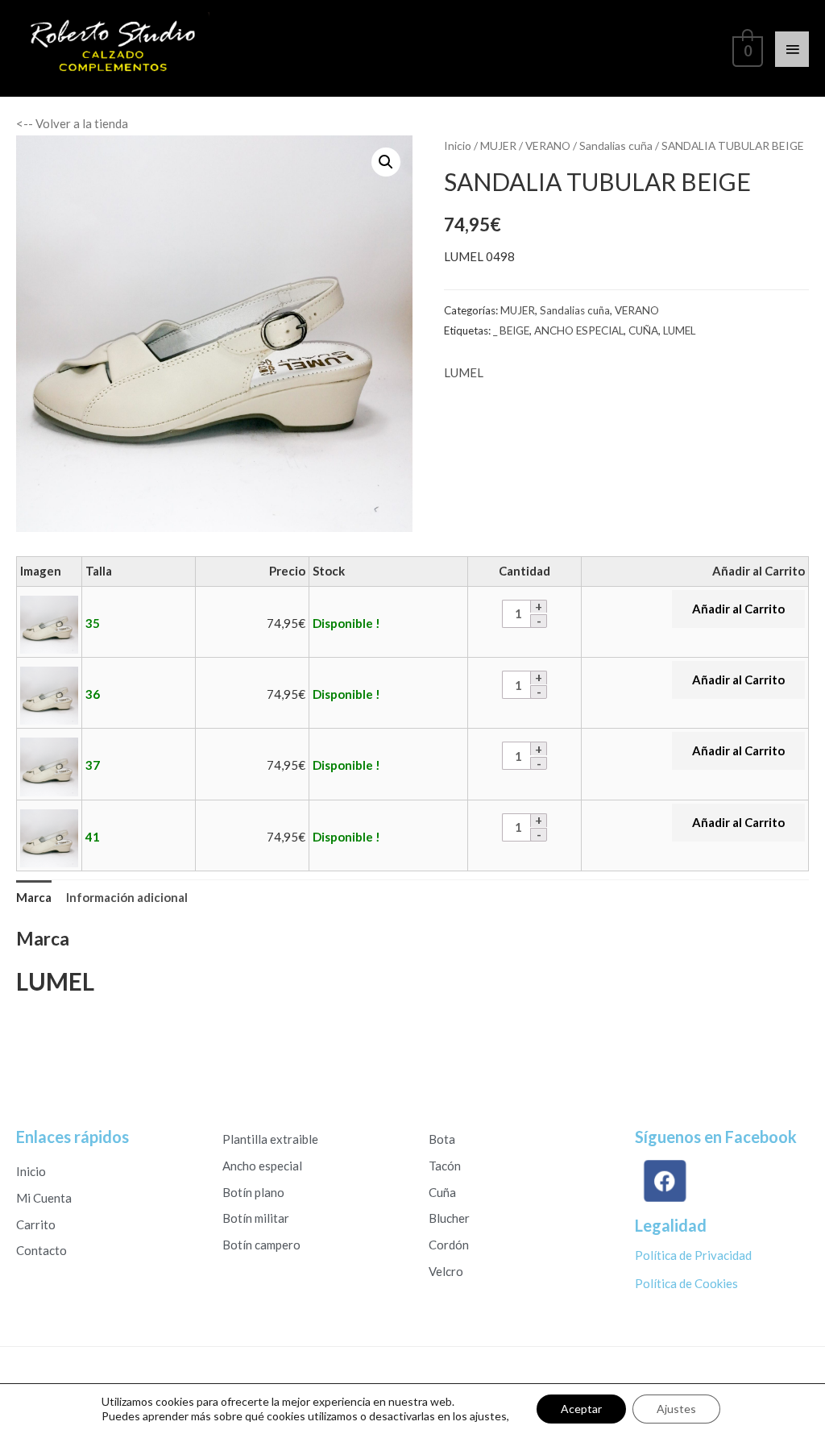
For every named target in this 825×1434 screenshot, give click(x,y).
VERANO (547, 145)
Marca (34, 897)
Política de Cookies (686, 1283)
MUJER (498, 145)
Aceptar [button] (581, 1408)
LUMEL (679, 330)
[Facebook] (663, 1181)
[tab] (34, 897)
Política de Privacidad (693, 1255)
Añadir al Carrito (738, 608)
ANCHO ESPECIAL (579, 330)
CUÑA (643, 330)
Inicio (457, 145)
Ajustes (676, 1408)
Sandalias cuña (616, 145)
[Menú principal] (792, 49)
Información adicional (127, 897)
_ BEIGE (511, 330)
